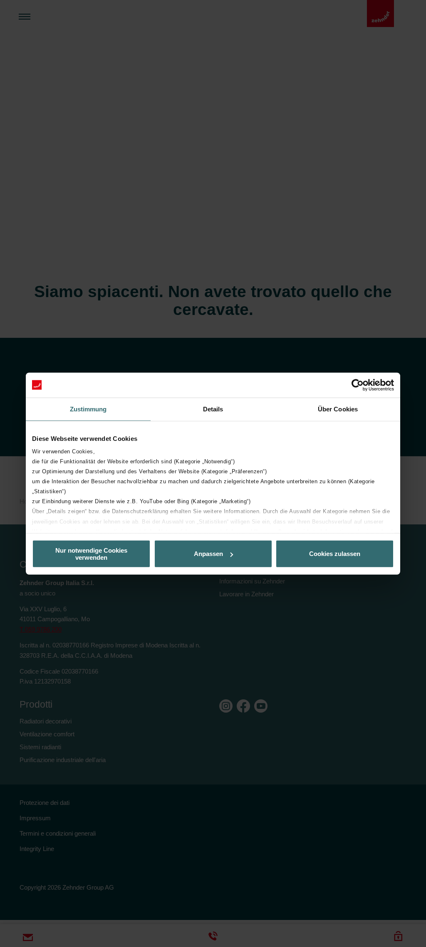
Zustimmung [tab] (88, 408)
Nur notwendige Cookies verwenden (91, 553)
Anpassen (208, 553)
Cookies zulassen (334, 553)
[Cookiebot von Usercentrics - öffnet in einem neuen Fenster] (357, 385)
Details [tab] (213, 408)
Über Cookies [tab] (338, 408)
